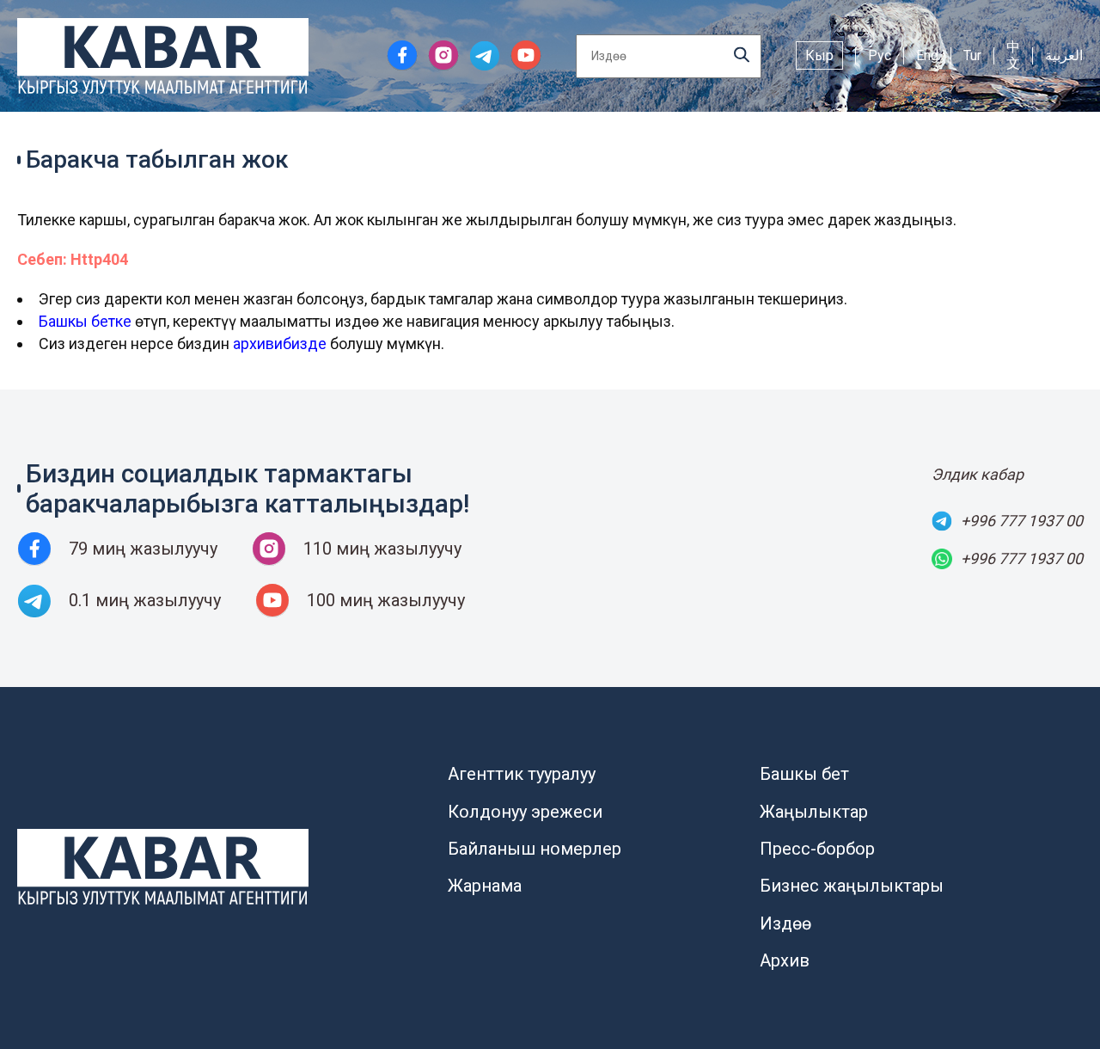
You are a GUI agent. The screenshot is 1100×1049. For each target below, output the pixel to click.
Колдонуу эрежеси (525, 811)
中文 (1013, 55)
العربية (1064, 55)
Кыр (819, 55)
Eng (927, 55)
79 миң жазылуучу (143, 548)
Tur (972, 55)
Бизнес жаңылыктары (852, 885)
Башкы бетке (85, 321)
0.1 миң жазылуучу (145, 600)
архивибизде (280, 343)
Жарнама (485, 885)
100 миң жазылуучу (386, 600)
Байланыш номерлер (534, 848)
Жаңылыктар (814, 811)
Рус (879, 55)
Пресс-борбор (817, 848)
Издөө (785, 923)
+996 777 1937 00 (1022, 521)
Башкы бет (804, 774)
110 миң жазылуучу (382, 548)
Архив (785, 960)
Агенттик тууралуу (522, 774)
